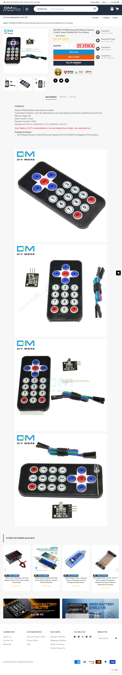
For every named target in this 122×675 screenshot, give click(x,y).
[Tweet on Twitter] (61, 80)
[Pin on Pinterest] (67, 80)
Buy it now (73, 52)
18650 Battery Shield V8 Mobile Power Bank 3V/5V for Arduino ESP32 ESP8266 (46, 580)
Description (51, 97)
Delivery (63, 97)
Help (116, 18)
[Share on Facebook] (55, 80)
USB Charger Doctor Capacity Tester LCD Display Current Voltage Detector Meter (76, 580)
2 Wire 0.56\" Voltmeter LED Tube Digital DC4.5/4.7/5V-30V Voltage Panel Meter (17, 580)
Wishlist (107, 18)
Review (73, 97)
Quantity (57, 46)
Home (5, 23)
